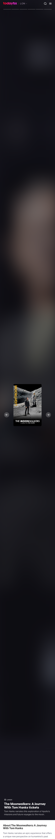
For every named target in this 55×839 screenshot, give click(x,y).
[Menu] (49, 3)
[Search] (44, 3)
